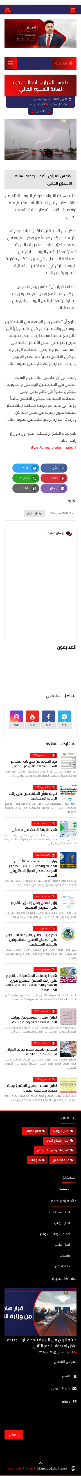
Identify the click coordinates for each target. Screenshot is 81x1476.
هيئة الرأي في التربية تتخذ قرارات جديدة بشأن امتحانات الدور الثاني (41, 1343)
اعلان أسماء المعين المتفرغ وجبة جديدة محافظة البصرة (32, 1088)
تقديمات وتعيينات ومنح (53, 1150)
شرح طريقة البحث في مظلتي (34, 829)
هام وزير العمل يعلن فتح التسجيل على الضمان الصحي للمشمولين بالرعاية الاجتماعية (31, 939)
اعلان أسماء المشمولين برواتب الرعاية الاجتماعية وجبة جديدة (34, 1019)
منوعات (35, 1160)
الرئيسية (61, 63)
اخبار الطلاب (33, 1131)
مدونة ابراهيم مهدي (19, 1468)
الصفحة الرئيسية (60, 104)
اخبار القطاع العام (37, 104)
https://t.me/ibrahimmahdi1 (53, 447)
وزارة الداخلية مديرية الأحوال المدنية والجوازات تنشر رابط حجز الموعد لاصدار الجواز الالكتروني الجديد (33, 868)
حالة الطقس (61, 1160)
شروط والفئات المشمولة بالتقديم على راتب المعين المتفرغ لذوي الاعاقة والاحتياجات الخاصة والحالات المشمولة (31, 982)
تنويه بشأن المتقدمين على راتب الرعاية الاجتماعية (33, 796)
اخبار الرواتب (61, 1131)
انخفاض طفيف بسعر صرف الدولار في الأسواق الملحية (31, 1051)
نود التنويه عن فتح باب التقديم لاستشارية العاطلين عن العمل (34, 763)
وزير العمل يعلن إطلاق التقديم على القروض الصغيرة (34, 905)
